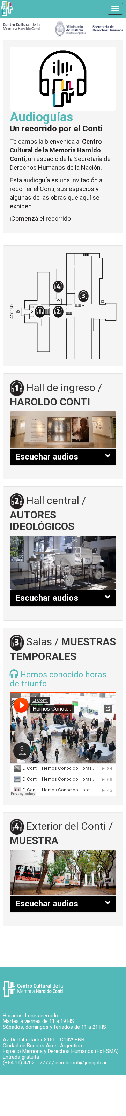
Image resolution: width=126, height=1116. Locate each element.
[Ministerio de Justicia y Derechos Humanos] (89, 27)
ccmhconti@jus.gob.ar (81, 1063)
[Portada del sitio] (21, 26)
